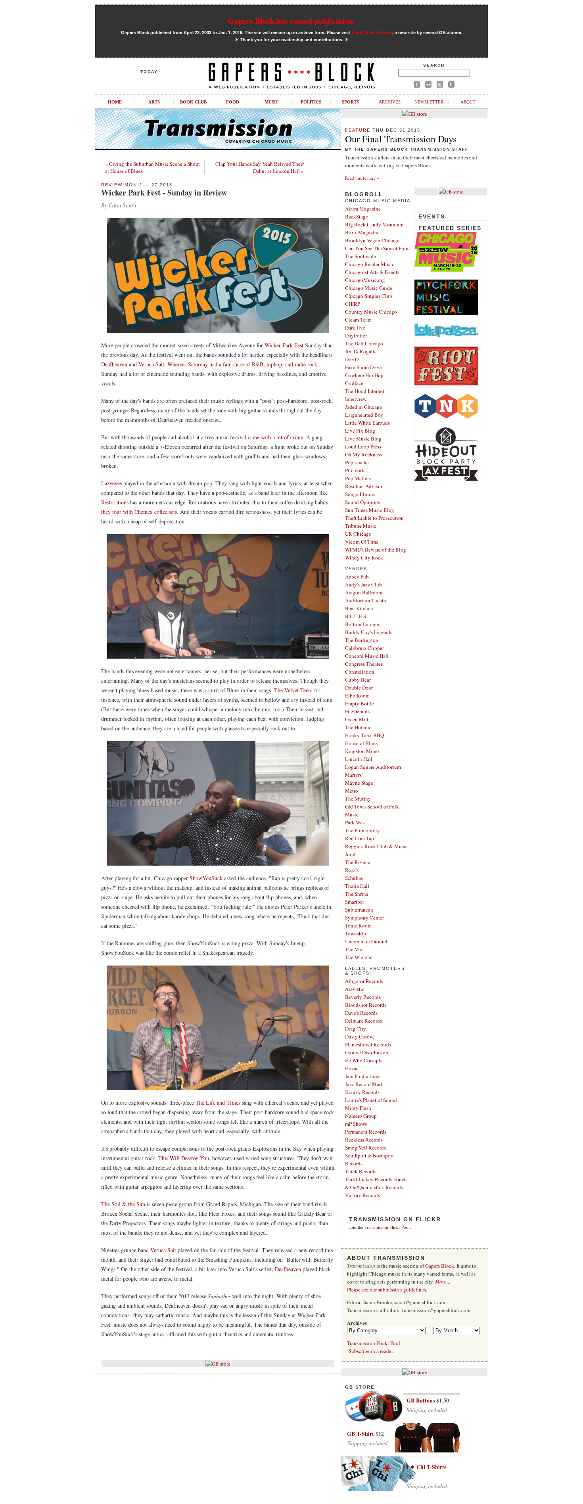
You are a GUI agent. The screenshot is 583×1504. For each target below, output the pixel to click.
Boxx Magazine (362, 232)
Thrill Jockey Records (368, 1179)
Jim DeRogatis (360, 351)
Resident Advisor (363, 486)
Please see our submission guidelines (386, 1289)
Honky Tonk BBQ (364, 735)
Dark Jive (355, 327)
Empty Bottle (359, 703)
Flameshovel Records (368, 1044)
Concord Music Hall (367, 655)
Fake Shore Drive (363, 367)
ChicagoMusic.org (365, 280)
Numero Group (361, 1115)
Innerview (355, 398)
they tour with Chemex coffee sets (139, 511)
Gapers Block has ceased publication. (291, 21)
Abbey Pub (357, 576)
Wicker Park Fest (284, 345)
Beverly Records (363, 996)
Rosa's (352, 870)
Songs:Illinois (360, 494)
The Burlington (361, 640)
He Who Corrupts (363, 1060)
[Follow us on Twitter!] (440, 86)
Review (112, 184)
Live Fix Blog (360, 430)
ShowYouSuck (206, 878)
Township (355, 933)
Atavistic (354, 988)
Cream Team (358, 319)
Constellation (359, 671)
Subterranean (359, 909)
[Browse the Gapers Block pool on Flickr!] (428, 86)
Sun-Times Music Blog (369, 509)
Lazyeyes (111, 483)
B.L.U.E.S (355, 616)
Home (115, 102)
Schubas (354, 877)
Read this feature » (362, 178)
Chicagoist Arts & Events (372, 272)
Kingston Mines (362, 751)
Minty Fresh (358, 1107)
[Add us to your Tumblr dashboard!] (451, 86)
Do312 (352, 359)
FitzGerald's (357, 711)
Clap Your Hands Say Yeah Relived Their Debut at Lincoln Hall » (259, 167)
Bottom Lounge (362, 624)
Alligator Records (364, 981)
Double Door (359, 687)
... (442, 1281)
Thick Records (360, 1171)
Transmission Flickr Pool (387, 1227)
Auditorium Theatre (366, 600)
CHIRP (352, 303)
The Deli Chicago (364, 343)
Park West (355, 822)
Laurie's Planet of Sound (371, 1100)
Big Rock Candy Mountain (374, 224)
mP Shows (356, 1123)
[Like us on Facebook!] (417, 86)
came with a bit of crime (275, 437)
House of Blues (361, 743)
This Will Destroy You (183, 1158)
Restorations (114, 502)
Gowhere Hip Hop (364, 375)
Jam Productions (362, 1076)
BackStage (356, 216)
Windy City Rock (364, 557)
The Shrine (356, 893)
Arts (154, 102)
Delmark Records (363, 1020)
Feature (357, 130)
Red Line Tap (359, 838)
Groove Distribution (366, 1052)
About (468, 102)
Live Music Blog (363, 438)
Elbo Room (357, 695)
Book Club (193, 102)
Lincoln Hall (358, 759)
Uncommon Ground (366, 941)
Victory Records (362, 1195)
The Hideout (358, 727)
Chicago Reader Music (369, 264)
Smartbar (354, 901)
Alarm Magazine (363, 208)
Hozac (352, 1068)
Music (272, 102)
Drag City (355, 1028)
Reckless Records (364, 1139)
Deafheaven (114, 364)
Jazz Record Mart (363, 1084)
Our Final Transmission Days (400, 138)
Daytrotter (356, 335)
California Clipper (364, 647)
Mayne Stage (359, 782)
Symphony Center (364, 917)
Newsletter (428, 102)
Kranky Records (362, 1092)
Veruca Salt (151, 364)
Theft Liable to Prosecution (374, 517)
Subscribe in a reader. (371, 1351)
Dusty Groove (360, 1036)
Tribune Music (360, 525)
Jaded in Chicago (363, 406)
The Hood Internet (364, 391)
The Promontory (362, 830)
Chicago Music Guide (368, 287)
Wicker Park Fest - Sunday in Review (164, 192)
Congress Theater (363, 663)
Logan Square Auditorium (373, 766)
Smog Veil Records (365, 1147)
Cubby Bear (358, 679)
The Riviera (357, 862)
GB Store (359, 1387)
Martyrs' (353, 774)
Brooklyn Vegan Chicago (372, 240)
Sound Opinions (362, 502)
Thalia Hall (357, 885)
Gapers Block (439, 1265)
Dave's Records (361, 1012)
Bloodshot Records (365, 1004)
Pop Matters (358, 478)
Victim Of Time (361, 541)
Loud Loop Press (363, 446)
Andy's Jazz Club (363, 584)
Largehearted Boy (364, 414)
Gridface (354, 383)
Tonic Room (358, 925)
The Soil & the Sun (123, 1204)
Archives (390, 102)
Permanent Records (365, 1131)
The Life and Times (218, 1102)
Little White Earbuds (367, 422)
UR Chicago (358, 533)
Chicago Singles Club (368, 295)
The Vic (353, 949)
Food (232, 102)
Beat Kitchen (359, 608)
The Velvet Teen (292, 690)
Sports (350, 102)
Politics (311, 102)
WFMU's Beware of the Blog (375, 549)
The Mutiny (358, 798)
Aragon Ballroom (363, 592)
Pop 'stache (357, 462)
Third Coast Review (371, 32)
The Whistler (359, 957)
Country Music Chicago (371, 311)
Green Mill (356, 719)
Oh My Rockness (363, 454)
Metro (351, 790)
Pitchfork (354, 470)
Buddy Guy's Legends (368, 632)
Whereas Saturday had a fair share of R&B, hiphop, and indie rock (242, 364)
